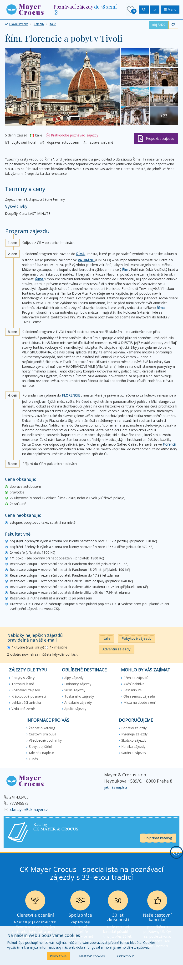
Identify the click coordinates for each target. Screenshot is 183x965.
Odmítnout (125, 956)
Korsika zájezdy (133, 746)
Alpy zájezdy (73, 677)
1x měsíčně (58, 647)
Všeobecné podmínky (45, 740)
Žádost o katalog (42, 728)
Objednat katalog (158, 837)
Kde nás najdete (41, 752)
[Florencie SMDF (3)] (62, 87)
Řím (125, 269)
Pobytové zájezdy (137, 638)
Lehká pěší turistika (26, 702)
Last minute (132, 690)
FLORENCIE (71, 395)
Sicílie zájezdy (74, 690)
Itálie (106, 638)
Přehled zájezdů (135, 677)
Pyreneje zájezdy (134, 734)
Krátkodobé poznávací (28, 696)
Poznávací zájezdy (25, 690)
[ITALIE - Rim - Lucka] (135, 96)
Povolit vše (58, 956)
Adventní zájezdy (116, 649)
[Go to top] (176, 852)
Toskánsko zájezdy (79, 696)
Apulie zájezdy (75, 708)
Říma (39, 279)
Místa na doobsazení (139, 702)
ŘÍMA (80, 253)
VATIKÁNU (86, 260)
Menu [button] (171, 9)
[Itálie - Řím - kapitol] (164, 96)
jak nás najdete (115, 787)
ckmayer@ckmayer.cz (28, 809)
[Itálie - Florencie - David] (164, 77)
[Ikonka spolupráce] (80, 902)
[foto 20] (135, 77)
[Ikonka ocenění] (35, 902)
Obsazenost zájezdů (139, 696)
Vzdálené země (23, 708)
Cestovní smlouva (42, 734)
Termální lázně (22, 684)
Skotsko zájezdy (133, 740)
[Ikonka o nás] (157, 902)
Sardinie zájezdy (133, 752)
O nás (33, 759)
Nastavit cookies (92, 956)
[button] (25, 9)
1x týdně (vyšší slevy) (28, 647)
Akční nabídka (133, 684)
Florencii (169, 444)
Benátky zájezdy (134, 728)
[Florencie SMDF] (135, 57)
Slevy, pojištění (40, 746)
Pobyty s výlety (23, 677)
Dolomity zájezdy (77, 684)
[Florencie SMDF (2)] (164, 57)
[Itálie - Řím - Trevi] (135, 115)
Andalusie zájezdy (78, 702)
